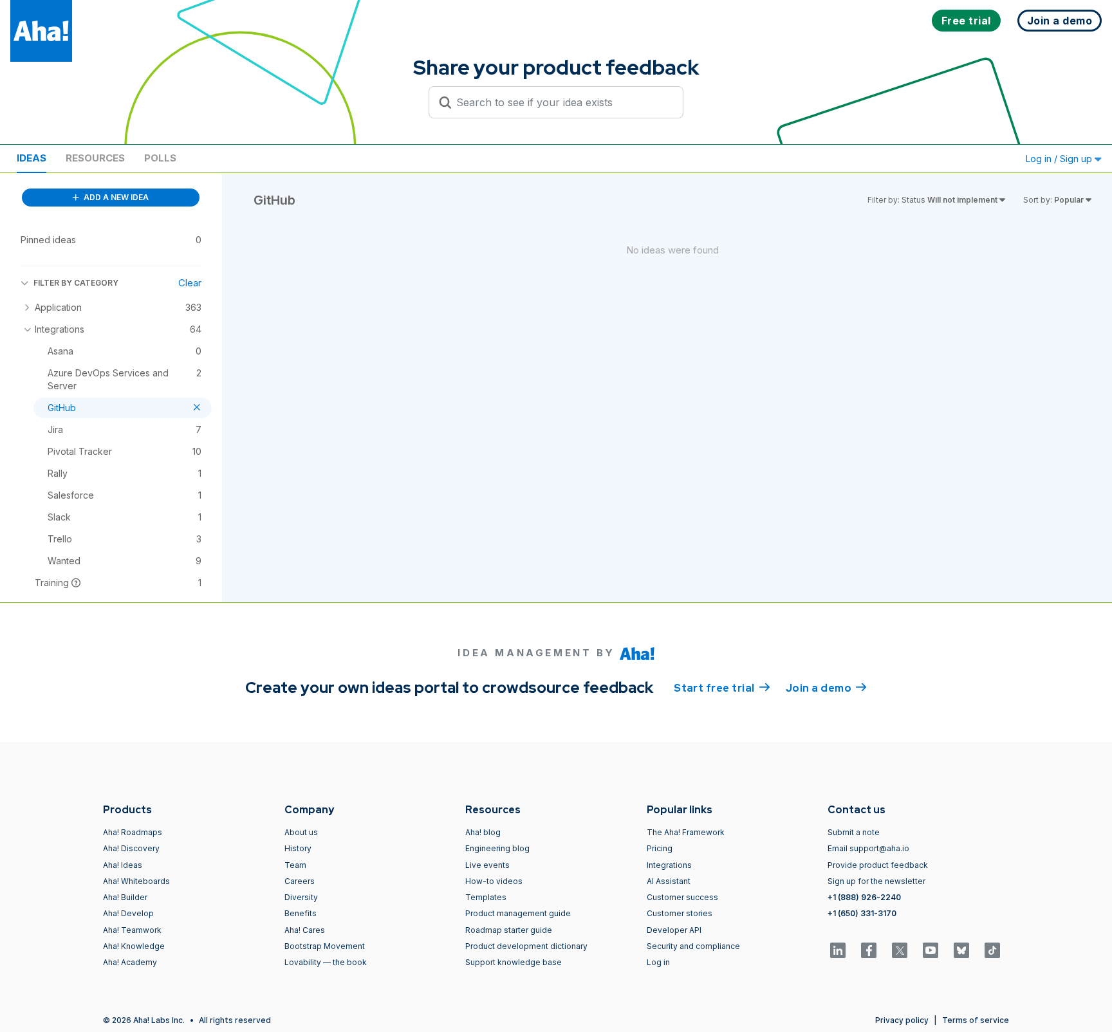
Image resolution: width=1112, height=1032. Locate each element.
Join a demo (826, 688)
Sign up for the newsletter (876, 881)
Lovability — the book (325, 962)
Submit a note (854, 832)
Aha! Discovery (131, 848)
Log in (658, 962)
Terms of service (975, 1020)
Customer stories (679, 913)
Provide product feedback (878, 865)
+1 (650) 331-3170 (862, 913)
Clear (189, 283)
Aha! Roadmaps (132, 832)
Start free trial (722, 688)
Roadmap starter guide (508, 930)
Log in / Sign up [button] (1060, 158)
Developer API (674, 930)
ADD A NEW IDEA (115, 197)
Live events (487, 865)
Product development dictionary (526, 946)
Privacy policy (902, 1020)
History (297, 848)
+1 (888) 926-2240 (864, 897)
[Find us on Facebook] (868, 950)
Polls (160, 158)
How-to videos (494, 881)
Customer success (682, 897)
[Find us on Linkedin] (838, 950)
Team (295, 865)
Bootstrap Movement (324, 946)
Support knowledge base (513, 962)
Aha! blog (483, 832)
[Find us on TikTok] (992, 950)
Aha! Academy (130, 962)
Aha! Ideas (122, 865)
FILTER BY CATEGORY (75, 283)
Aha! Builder (125, 897)
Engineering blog (497, 848)
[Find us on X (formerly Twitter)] (899, 950)
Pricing (659, 848)
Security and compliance (693, 946)
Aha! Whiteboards (136, 881)
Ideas (31, 158)
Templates (485, 897)
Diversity (301, 897)
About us (301, 832)
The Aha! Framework (686, 832)
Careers (299, 881)
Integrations (669, 865)
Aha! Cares (304, 930)
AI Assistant (668, 881)
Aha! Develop (128, 913)
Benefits (300, 913)
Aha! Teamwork (132, 930)
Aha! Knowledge (134, 946)
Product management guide (518, 913)
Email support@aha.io (868, 848)
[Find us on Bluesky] (961, 950)
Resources (95, 158)
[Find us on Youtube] (930, 950)
